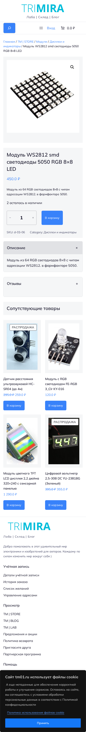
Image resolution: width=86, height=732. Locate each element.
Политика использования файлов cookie (35, 712)
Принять (43, 723)
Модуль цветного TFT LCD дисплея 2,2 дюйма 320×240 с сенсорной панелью (21, 480)
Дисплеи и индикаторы (60, 232)
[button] (72, 67)
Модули (41, 41)
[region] (43, 701)
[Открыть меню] (41, 28)
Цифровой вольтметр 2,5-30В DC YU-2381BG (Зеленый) (62, 478)
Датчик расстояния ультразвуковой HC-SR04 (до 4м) (18, 384)
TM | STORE (26, 41)
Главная (9, 41)
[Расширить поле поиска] (9, 28)
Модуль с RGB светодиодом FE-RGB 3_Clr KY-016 (61, 384)
